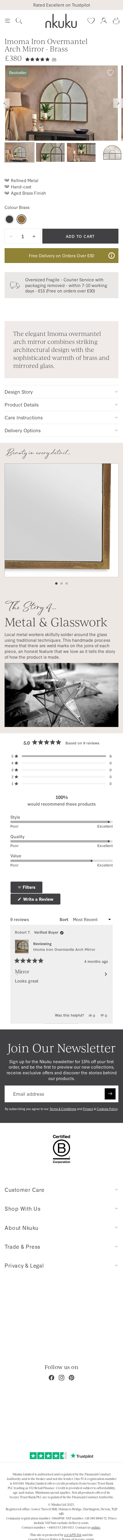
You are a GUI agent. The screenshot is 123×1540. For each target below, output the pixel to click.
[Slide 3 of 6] (81, 152)
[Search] (19, 21)
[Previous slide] (5, 103)
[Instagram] (61, 1377)
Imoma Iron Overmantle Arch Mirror (64, 949)
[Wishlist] (91, 21)
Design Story (19, 391)
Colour (17, 207)
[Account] (103, 21)
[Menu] (7, 20)
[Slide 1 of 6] (19, 152)
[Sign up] (110, 1093)
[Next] (106, 974)
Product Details (22, 404)
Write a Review (41, 900)
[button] (61, 756)
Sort (64, 919)
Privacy (88, 1109)
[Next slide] (118, 103)
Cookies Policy (107, 1109)
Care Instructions (24, 417)
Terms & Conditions (62, 1109)
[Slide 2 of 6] (50, 152)
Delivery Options (23, 430)
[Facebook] (51, 1377)
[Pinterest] (71, 1377)
